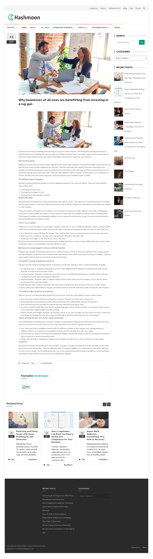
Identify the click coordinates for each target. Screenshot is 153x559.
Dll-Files (45, 27)
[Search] (142, 42)
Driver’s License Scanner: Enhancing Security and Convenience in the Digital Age (58, 528)
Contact (11, 27)
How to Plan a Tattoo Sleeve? (54, 514)
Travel (138, 8)
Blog (125, 8)
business (28, 351)
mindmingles (47, 363)
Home (24, 27)
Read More (33, 459)
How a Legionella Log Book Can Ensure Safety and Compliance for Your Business (62, 436)
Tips (131, 8)
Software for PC (115, 8)
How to (103, 8)
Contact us (94, 8)
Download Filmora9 (62, 27)
